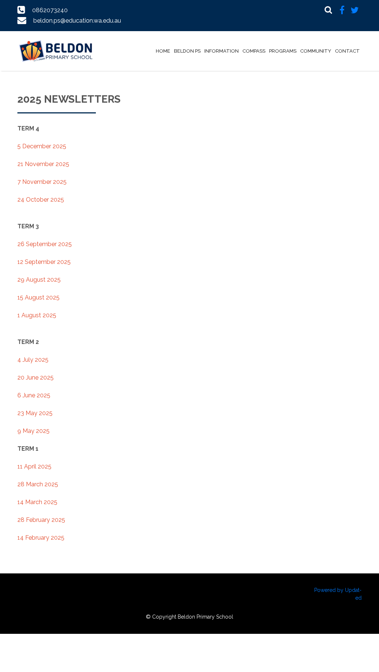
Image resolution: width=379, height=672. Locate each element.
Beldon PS (187, 51)
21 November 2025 (43, 164)
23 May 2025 (35, 413)
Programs (282, 51)
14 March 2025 (37, 502)
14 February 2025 (40, 537)
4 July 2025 (32, 359)
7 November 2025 (42, 181)
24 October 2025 (40, 199)
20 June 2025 (35, 377)
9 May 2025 (33, 430)
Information (221, 51)
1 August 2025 (36, 315)
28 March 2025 (37, 484)
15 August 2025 (38, 297)
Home (163, 51)
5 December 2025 (41, 146)
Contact (347, 51)
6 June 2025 (33, 395)
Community (315, 51)
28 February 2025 (41, 519)
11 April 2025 (34, 466)
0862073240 (50, 10)
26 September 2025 (44, 244)
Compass (253, 51)
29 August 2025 (39, 279)
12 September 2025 (44, 261)
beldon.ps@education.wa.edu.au (77, 20)
